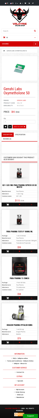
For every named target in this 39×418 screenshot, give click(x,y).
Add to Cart (19, 127)
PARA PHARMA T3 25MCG (19, 278)
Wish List (20, 395)
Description (7, 135)
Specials (20, 381)
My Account (20, 389)
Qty (5, 118)
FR (7, 3)
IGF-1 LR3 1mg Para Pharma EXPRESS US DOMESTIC (19, 186)
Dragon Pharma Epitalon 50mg (19, 325)
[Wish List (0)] (25, 3)
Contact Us (20, 372)
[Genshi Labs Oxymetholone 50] (20, 68)
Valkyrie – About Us (20, 363)
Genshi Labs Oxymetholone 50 (17, 51)
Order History (20, 392)
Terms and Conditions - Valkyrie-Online (20, 361)
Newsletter (20, 397)
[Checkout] (33, 3)
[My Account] (21, 3)
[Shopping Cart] (29, 3)
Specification (20, 135)
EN (13, 3)
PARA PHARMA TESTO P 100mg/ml (19, 231)
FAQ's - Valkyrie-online (20, 358)
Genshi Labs (21, 100)
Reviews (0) (7, 139)
